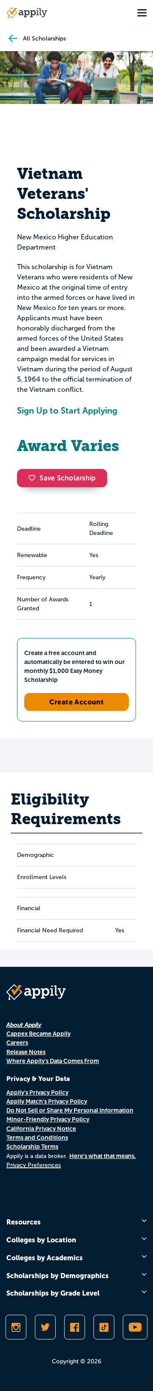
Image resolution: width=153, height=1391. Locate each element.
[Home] (26, 12)
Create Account (76, 702)
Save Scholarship (68, 478)
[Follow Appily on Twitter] (45, 1327)
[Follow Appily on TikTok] (104, 1327)
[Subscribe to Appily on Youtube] (135, 1327)
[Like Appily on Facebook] (74, 1327)
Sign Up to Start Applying (67, 410)
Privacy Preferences (33, 1165)
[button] (34, 477)
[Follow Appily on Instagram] (16, 1327)
